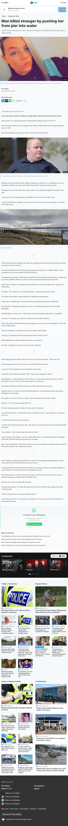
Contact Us (33, 809)
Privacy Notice (23, 809)
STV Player (5, 786)
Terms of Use (14, 809)
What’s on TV (6, 789)
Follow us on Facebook (12, 796)
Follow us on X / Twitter (12, 793)
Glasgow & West (13, 16)
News (4, 16)
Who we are (5, 809)
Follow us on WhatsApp (12, 800)
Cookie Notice (42, 809)
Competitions (39, 786)
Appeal (36, 789)
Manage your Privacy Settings (12, 814)
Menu (6, 3)
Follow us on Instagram (12, 803)
